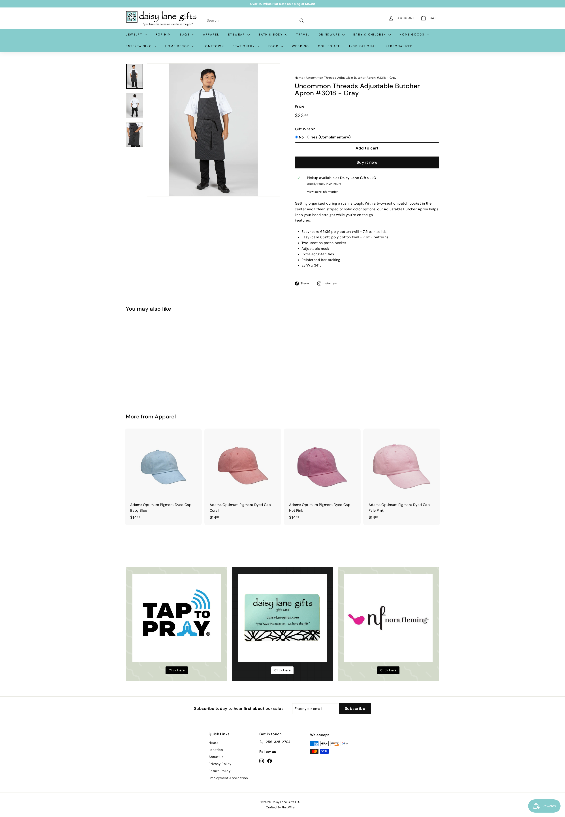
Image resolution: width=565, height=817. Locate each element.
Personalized (399, 46)
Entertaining (139, 46)
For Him (163, 34)
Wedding (300, 46)
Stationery (244, 46)
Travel (303, 34)
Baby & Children (370, 34)
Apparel (211, 34)
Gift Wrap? (305, 129)
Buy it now (367, 162)
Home (299, 78)
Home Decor (178, 46)
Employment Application (228, 778)
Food (274, 46)
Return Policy (219, 771)
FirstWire (288, 807)
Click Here (177, 670)
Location (216, 750)
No (301, 137)
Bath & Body (271, 34)
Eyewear (237, 34)
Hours (213, 743)
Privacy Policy (220, 764)
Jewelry (135, 34)
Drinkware (330, 34)
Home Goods (412, 34)
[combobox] (255, 20)
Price (299, 106)
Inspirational (363, 46)
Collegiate (329, 46)
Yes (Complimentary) (331, 137)
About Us (216, 757)
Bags (185, 34)
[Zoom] (213, 129)
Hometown (213, 46)
